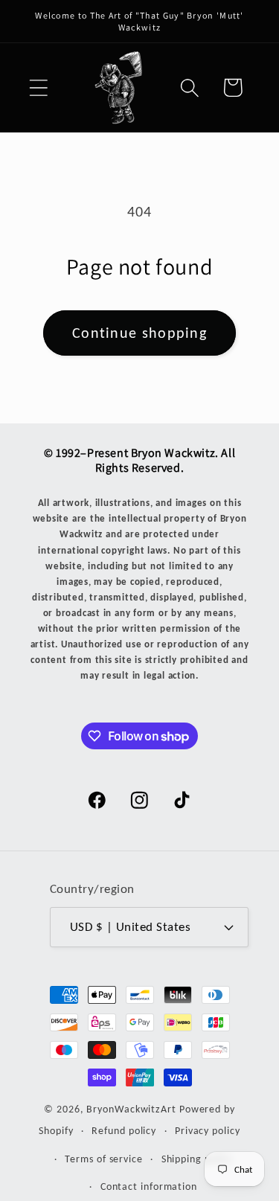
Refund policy (124, 1130)
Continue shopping (139, 333)
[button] (38, 87)
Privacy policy (207, 1130)
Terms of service (104, 1158)
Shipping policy (197, 1158)
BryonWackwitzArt (131, 1108)
